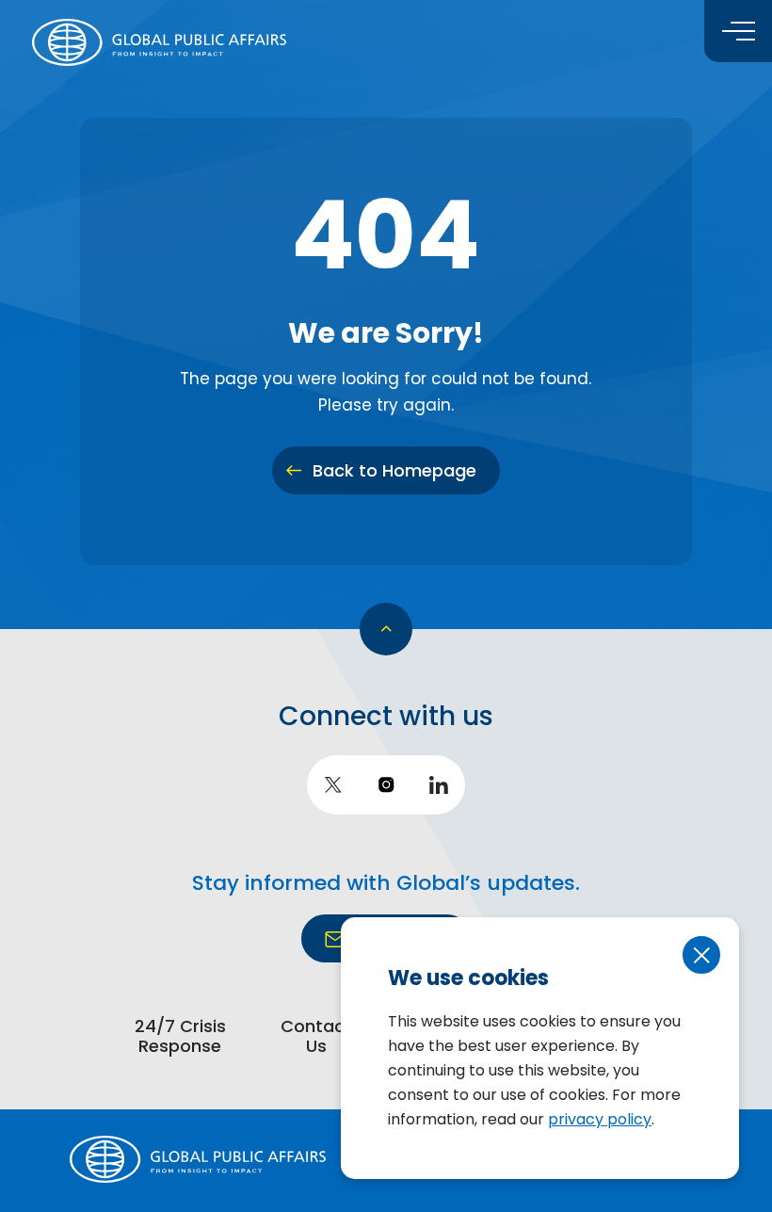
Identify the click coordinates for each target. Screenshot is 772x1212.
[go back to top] (386, 629)
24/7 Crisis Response (180, 1037)
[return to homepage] (159, 42)
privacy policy (599, 1119)
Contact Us (316, 1037)
